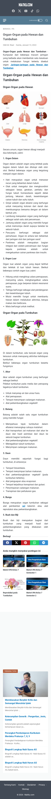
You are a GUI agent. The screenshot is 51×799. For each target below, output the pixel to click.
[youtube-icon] (26, 11)
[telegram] (43, 542)
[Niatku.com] (25, 4)
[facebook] (7, 542)
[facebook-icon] (13, 11)
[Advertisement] (25, 640)
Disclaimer (31, 785)
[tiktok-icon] (32, 11)
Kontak (21, 785)
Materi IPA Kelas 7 (11, 570)
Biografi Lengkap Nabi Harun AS (21, 762)
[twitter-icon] (19, 11)
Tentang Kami (10, 785)
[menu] (6, 20)
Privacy (42, 785)
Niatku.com (29, 795)
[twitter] (16, 542)
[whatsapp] (34, 542)
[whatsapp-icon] (38, 11)
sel (23, 506)
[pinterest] (25, 542)
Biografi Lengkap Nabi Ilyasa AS (21, 749)
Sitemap (25, 789)
